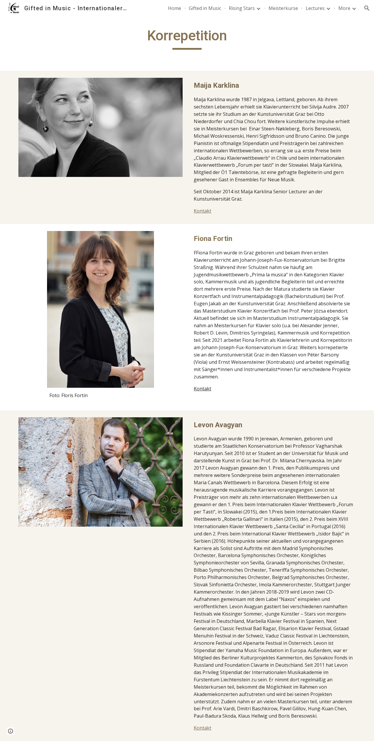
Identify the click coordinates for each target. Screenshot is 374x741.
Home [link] (174, 8)
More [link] (344, 8)
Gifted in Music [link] (205, 8)
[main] (187, 38)
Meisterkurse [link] (283, 8)
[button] (367, 8)
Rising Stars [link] (242, 8)
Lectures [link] (315, 8)
